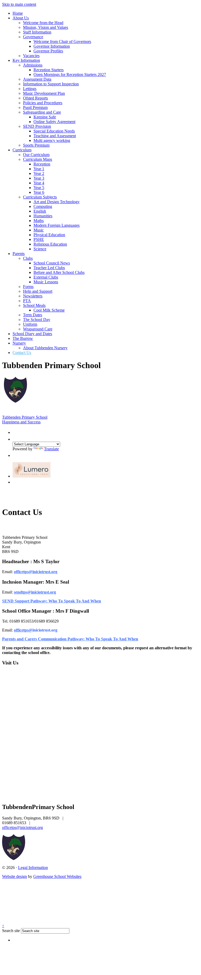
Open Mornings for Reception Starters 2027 (70, 74)
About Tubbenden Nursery (45, 348)
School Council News (52, 263)
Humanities (43, 216)
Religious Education (50, 244)
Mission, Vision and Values (45, 27)
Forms (28, 286)
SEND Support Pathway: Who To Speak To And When (51, 601)
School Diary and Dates (32, 333)
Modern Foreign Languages (57, 225)
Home (18, 13)
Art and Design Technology (57, 202)
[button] (15, 431)
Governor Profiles (48, 51)
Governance (33, 37)
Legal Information (33, 867)
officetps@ (23, 630)
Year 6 (39, 192)
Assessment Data (37, 79)
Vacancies (31, 55)
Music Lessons (46, 282)
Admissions (32, 65)
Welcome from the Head (43, 22)
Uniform (30, 324)
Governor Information (52, 46)
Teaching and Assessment (55, 136)
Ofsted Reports (35, 98)
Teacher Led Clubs (49, 267)
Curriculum (22, 150)
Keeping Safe (45, 117)
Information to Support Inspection (51, 84)
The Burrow (23, 338)
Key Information (26, 60)
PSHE (39, 239)
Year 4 (39, 183)
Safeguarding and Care (42, 112)
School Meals (34, 305)
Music (39, 230)
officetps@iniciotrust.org (35, 571)
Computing (43, 206)
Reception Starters (49, 70)
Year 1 (39, 169)
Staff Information (37, 32)
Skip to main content (19, 4)
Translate (51, 449)
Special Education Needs (54, 131)
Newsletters (32, 296)
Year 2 (39, 173)
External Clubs (46, 277)
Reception (42, 164)
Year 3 (39, 178)
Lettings (29, 88)
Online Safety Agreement (54, 121)
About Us (21, 18)
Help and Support (37, 291)
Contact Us (22, 352)
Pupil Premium (35, 107)
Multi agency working (52, 140)
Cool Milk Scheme (49, 310)
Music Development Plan (44, 93)
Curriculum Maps (37, 159)
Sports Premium (36, 145)
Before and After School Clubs (59, 272)
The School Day (36, 319)
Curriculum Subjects (40, 197)
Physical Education (49, 234)
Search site (11, 930)
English (40, 211)
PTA (27, 300)
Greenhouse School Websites (57, 876)
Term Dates (32, 315)
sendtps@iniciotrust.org (35, 592)
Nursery (19, 343)
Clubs (28, 258)
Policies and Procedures (42, 103)
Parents (19, 253)
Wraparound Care (37, 329)
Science (40, 249)
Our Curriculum (36, 154)
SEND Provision (37, 126)
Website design (14, 876)
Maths (39, 220)
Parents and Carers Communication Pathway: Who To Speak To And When (70, 639)
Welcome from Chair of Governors (62, 41)
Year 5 (39, 187)
